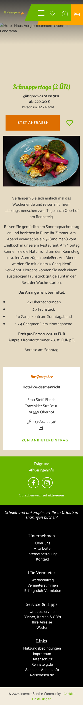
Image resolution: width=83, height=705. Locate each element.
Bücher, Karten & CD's (41, 617)
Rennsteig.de (41, 664)
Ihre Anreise (41, 622)
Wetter (41, 627)
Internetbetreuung (41, 554)
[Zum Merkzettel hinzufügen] (69, 123)
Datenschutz (41, 659)
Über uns (41, 543)
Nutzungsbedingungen (41, 648)
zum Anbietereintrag (44, 440)
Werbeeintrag (41, 580)
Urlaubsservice (41, 611)
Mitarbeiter (41, 548)
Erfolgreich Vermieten (41, 590)
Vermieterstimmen (41, 585)
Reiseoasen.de (41, 675)
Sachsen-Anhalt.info (41, 669)
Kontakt (41, 559)
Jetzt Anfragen (33, 123)
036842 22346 (44, 422)
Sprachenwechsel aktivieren (41, 495)
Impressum (41, 654)
